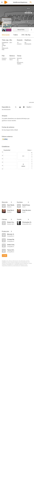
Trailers (15, 35)
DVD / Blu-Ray (26, 35)
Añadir (16, 130)
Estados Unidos (4, 59)
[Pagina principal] (5, 3)
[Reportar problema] (20, 107)
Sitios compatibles (16, 107)
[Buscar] (30, 2)
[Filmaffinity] (5, 140)
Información (6, 35)
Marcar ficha (21, 29)
